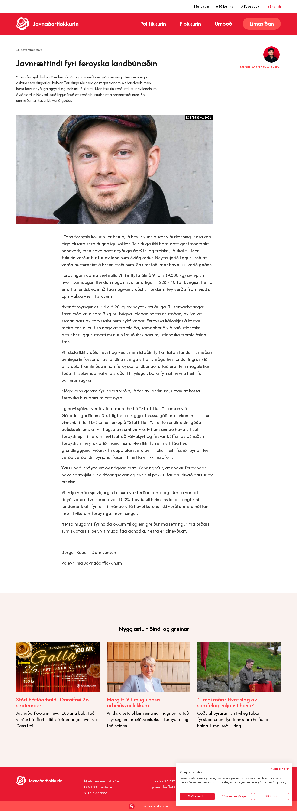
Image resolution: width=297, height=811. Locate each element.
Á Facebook (250, 6)
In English (273, 6)
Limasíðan (262, 23)
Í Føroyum (201, 6)
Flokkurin (190, 24)
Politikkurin (153, 24)
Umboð (223, 24)
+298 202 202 (163, 781)
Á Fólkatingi (225, 6)
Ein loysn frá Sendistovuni (152, 806)
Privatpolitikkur (279, 768)
